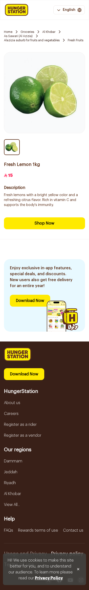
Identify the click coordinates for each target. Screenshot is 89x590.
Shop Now (44, 223)
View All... (12, 505)
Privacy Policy (49, 578)
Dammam (13, 461)
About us (12, 403)
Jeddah (10, 472)
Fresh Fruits (75, 40)
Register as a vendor (22, 435)
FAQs (8, 530)
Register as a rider (20, 425)
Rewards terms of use (38, 530)
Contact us (73, 530)
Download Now (30, 301)
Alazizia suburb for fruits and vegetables (32, 40)
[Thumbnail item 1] (12, 147)
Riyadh (10, 483)
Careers (11, 414)
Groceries (27, 31)
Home (8, 31)
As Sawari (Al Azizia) (18, 36)
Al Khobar (48, 31)
